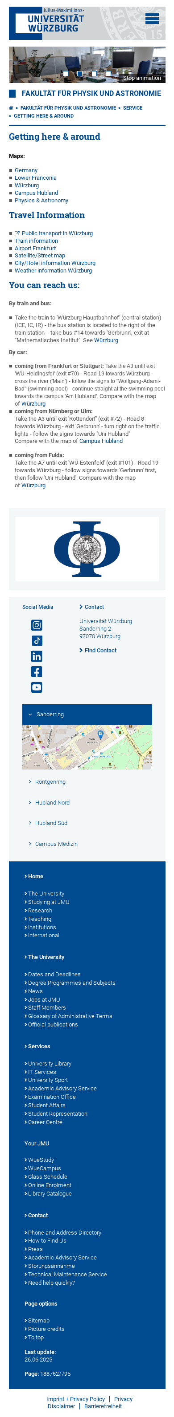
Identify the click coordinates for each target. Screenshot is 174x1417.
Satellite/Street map (40, 255)
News (35, 991)
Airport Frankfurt (35, 248)
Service (132, 108)
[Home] (11, 108)
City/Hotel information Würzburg (55, 263)
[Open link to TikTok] (33, 641)
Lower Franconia (36, 177)
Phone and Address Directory (64, 1232)
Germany (26, 170)
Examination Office (52, 1096)
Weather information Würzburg (53, 270)
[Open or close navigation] (152, 18)
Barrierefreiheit (103, 1406)
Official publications (53, 1024)
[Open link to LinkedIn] (33, 656)
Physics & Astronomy (41, 200)
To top (36, 1337)
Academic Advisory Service (62, 1088)
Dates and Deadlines (54, 974)
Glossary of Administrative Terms (70, 1016)
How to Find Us (47, 1240)
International (43, 935)
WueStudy (41, 1159)
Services (39, 1046)
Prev (24, 65)
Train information (36, 240)
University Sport (48, 1080)
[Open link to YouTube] (33, 687)
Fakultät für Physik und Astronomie (91, 94)
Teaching (39, 919)
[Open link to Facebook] (33, 672)
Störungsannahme (51, 1266)
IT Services (42, 1072)
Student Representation (57, 1113)
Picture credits (46, 1329)
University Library (49, 1063)
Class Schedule (47, 1176)
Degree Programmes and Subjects (72, 982)
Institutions (42, 927)
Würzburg (27, 185)
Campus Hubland (36, 192)
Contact (94, 607)
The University (46, 893)
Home (35, 876)
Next (150, 65)
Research (40, 910)
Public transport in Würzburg (58, 233)
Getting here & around (44, 116)
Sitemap (39, 1320)
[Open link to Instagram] (33, 625)
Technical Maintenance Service (67, 1274)
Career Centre (45, 1122)
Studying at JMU (49, 902)
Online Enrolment (49, 1185)
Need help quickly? (51, 1282)
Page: (32, 1373)
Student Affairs (47, 1105)
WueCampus (44, 1168)
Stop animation (142, 78)
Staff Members (47, 1007)
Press (35, 1249)
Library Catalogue (50, 1193)
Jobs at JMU (44, 999)
